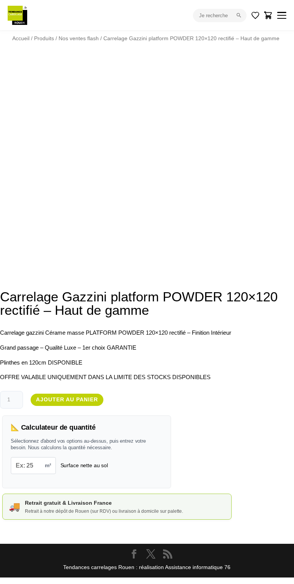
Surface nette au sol (84, 465)
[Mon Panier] (268, 15)
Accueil (20, 38)
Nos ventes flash (79, 38)
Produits (44, 38)
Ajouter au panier (67, 399)
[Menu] (281, 15)
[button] (260, 75)
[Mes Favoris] (255, 15)
